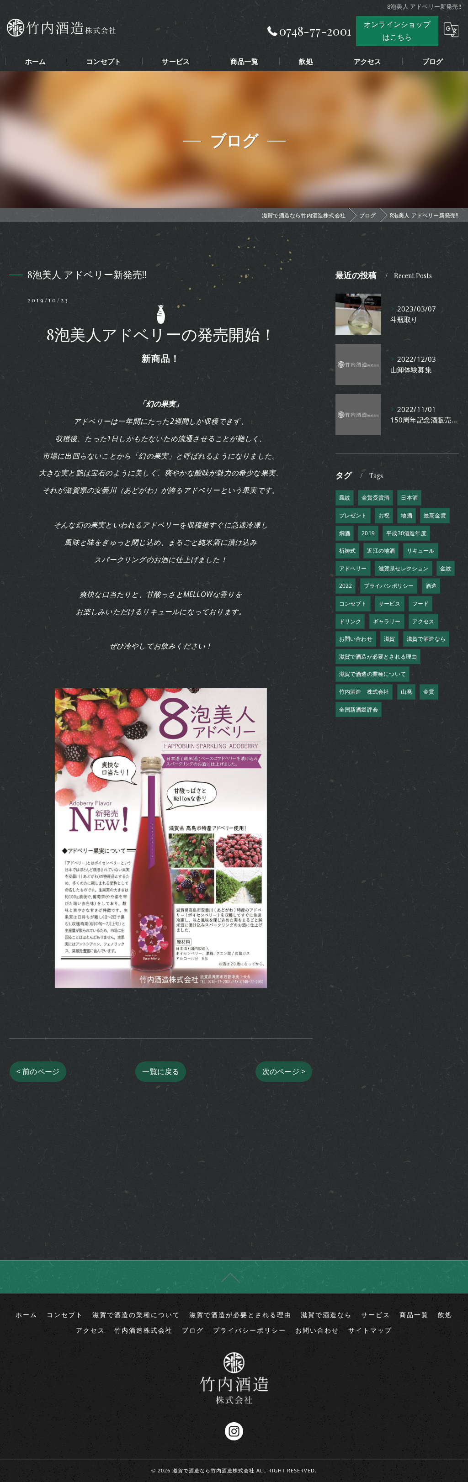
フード (420, 603)
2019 (368, 533)
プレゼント (353, 515)
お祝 (383, 515)
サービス (389, 603)
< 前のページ (37, 1071)
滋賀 (389, 639)
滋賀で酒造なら (426, 639)
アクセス (423, 621)
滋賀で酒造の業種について (372, 674)
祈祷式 (347, 550)
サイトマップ (370, 1330)
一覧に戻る (160, 1071)
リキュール (421, 550)
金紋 (445, 568)
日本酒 (409, 497)
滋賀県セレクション (403, 568)
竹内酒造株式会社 (143, 1330)
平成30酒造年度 (406, 533)
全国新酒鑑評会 (358, 709)
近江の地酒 (381, 550)
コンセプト (353, 603)
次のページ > (283, 1071)
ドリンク (350, 621)
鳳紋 (344, 497)
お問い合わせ (355, 639)
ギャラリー (387, 621)
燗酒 (344, 533)
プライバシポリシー (389, 586)
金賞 (428, 692)
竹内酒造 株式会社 (364, 692)
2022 (345, 586)
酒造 (430, 586)
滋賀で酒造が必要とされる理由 (378, 656)
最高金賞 (435, 515)
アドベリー (353, 568)
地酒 (406, 515)
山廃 (406, 692)
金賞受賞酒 (375, 497)
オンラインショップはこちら (397, 30)
